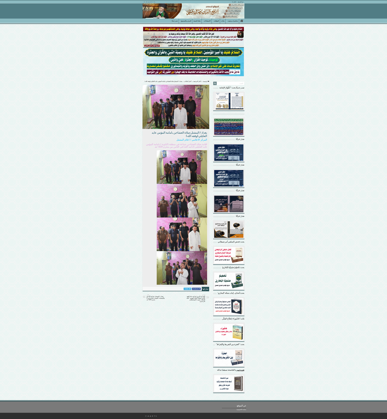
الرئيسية (205, 81)
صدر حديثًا (175, 21)
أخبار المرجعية (197, 81)
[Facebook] (152, 2)
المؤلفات (216, 21)
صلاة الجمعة (197, 21)
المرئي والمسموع (186, 21)
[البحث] (215, 83)
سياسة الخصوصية (241, 409)
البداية (241, 21)
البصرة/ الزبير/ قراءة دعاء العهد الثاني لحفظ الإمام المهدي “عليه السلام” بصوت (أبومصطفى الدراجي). (196, 298)
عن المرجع (240, 2)
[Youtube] (149, 2)
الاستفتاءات (207, 21)
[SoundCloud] (147, 2)
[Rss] (154, 2)
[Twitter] (151, 2)
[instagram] (144, 2)
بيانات (222, 21)
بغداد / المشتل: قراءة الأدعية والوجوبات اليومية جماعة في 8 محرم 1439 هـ (156, 297)
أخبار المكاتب (187, 81)
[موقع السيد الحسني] (193, 11)
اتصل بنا (234, 2)
